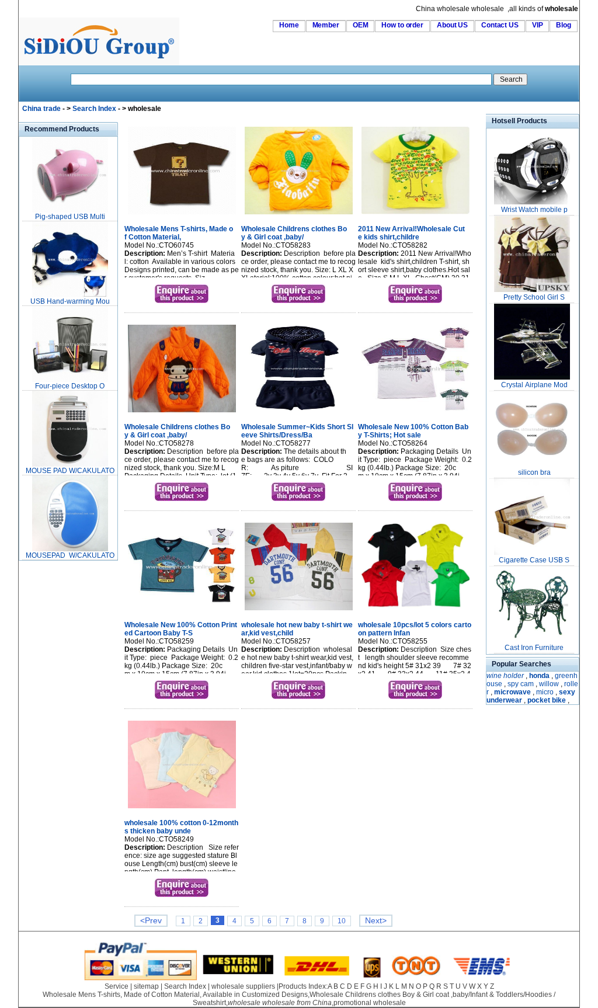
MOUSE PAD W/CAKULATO (70, 471)
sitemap (146, 986)
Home (289, 25)
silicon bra (534, 472)
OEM (360, 25)
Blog (563, 25)
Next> (376, 920)
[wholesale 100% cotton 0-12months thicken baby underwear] (181, 809)
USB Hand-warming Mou (70, 301)
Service (116, 986)
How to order (402, 25)
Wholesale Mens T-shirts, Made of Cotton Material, (178, 233)
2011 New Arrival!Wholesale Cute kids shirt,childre (411, 233)
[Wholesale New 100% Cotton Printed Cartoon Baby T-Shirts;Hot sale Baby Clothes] (181, 611)
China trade (41, 109)
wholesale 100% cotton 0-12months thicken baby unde (181, 827)
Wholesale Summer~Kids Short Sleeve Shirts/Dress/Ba (297, 431)
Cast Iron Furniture (534, 648)
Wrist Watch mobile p (534, 210)
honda (539, 676)
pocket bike (546, 700)
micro (545, 692)
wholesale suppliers (243, 986)
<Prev (151, 920)
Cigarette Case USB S (534, 560)
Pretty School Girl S (534, 297)
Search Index (94, 109)
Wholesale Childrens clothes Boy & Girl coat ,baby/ (294, 233)
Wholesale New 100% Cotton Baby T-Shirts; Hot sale (413, 431)
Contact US (500, 25)
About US (452, 25)
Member (325, 25)
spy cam (520, 684)
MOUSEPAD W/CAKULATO (70, 555)
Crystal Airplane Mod (534, 385)
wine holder (505, 676)
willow (549, 684)
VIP (537, 25)
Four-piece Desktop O (70, 386)
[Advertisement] (54, 738)
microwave (512, 692)
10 (342, 921)
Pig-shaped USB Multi (70, 217)
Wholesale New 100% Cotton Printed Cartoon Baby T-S (180, 629)
